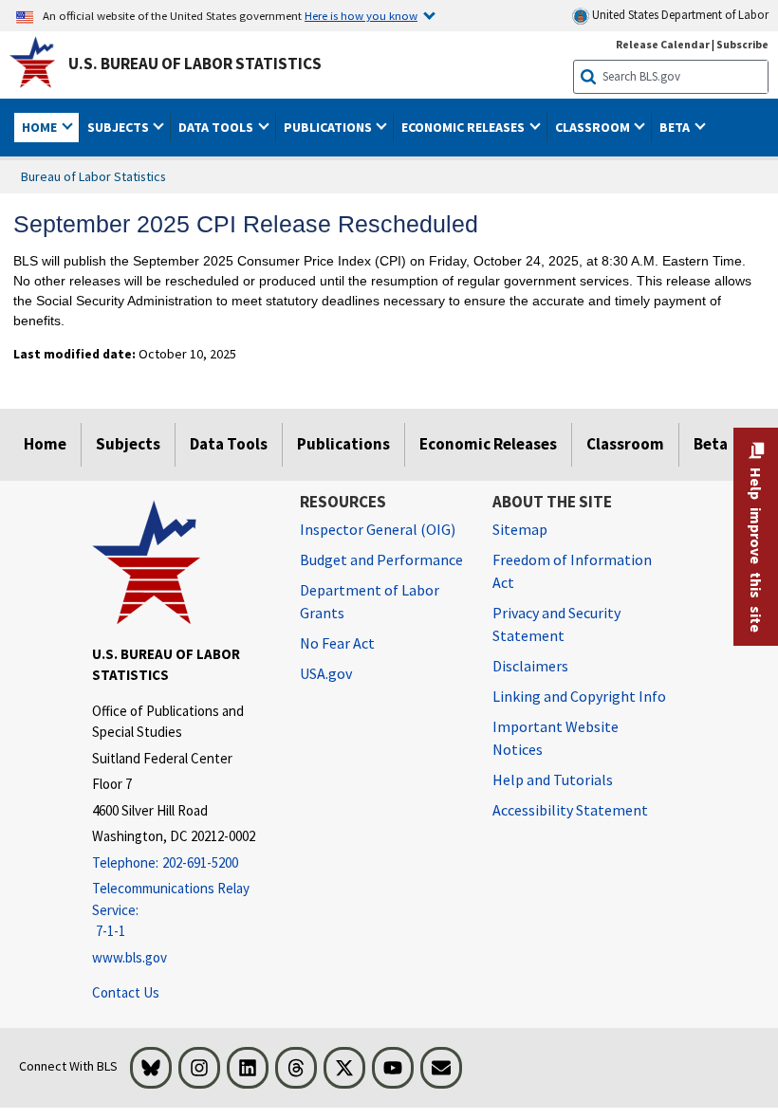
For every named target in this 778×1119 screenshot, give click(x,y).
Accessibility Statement (570, 809)
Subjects (128, 443)
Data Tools (229, 443)
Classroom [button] (594, 127)
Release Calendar (663, 44)
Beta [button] (676, 127)
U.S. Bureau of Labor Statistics (195, 63)
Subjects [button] (119, 127)
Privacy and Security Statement (556, 624)
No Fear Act (337, 642)
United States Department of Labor (679, 15)
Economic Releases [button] (464, 127)
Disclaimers (530, 665)
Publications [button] (329, 127)
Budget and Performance (381, 559)
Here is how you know (361, 15)
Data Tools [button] (217, 127)
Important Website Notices (555, 738)
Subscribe (742, 44)
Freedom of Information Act (572, 571)
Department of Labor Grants (369, 601)
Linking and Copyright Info (579, 696)
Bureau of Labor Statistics (93, 176)
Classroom (625, 443)
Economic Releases (488, 443)
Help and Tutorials (552, 779)
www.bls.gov (129, 957)
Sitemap (519, 529)
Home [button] (41, 127)
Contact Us (125, 992)
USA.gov (326, 673)
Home (45, 443)
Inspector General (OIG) (377, 529)
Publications (343, 443)
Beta (711, 443)
